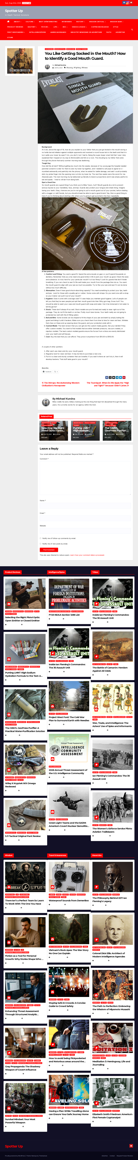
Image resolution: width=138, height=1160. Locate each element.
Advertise (120, 32)
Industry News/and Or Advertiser (86, 32)
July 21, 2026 (12, 735)
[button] (132, 30)
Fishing (59, 894)
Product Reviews (15, 27)
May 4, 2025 (99, 905)
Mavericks (103, 825)
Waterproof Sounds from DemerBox (69, 900)
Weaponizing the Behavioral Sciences (17, 897)
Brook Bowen (71, 904)
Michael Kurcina (60, 65)
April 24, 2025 (100, 675)
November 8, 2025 (14, 1126)
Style (115, 27)
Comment (44, 459)
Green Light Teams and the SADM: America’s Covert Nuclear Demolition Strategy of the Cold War (69, 826)
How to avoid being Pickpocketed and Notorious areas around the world (67, 1061)
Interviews (67, 22)
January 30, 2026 (14, 963)
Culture (16, 949)
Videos (103, 1058)
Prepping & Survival (111, 422)
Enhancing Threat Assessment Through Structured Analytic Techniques (22, 1014)
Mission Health (78, 422)
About (17, 22)
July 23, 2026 (12, 680)
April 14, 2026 (56, 777)
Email (42, 513)
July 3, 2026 (12, 840)
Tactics (20, 779)
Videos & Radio (79, 27)
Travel (64, 897)
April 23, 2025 (100, 730)
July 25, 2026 (56, 619)
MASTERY (32, 27)
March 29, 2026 (57, 904)
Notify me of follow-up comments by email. (59, 538)
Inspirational (10, 894)
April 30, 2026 (56, 671)
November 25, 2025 (58, 1010)
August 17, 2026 (13, 624)
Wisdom (110, 1002)
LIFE (55, 27)
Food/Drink (122, 1055)
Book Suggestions (98, 1055)
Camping (52, 894)
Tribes (71, 661)
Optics (54, 422)
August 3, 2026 (13, 907)
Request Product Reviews (125, 1156)
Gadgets (65, 894)
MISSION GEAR (116, 22)
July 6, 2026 (12, 790)
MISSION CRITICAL (97, 22)
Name (43, 501)
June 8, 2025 (56, 1065)
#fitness (85, 68)
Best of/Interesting (48, 22)
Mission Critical (60, 49)
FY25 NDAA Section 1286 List (64, 615)
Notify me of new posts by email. (55, 544)
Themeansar (43, 1156)
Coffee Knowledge (100, 27)
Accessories (49, 49)
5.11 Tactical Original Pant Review (23, 836)
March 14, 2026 (57, 830)
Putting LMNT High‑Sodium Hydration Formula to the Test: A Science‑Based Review (23, 676)
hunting (72, 894)
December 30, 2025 (58, 957)
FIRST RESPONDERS (15, 32)
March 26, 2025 (100, 960)
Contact (112, 1156)
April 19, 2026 (56, 724)
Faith (108, 32)
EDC (65, 27)
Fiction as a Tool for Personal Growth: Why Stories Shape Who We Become (25, 959)
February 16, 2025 (101, 1121)
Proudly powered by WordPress (15, 1156)
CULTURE (30, 22)
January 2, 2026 (13, 1018)
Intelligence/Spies (37, 32)
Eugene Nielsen (29, 624)
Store (10, 37)
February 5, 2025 (101, 836)
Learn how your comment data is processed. (87, 555)
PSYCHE (44, 27)
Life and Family (24, 894)
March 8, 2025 (100, 1013)
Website (43, 526)
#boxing (69, 68)
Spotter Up (14, 11)
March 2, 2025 (100, 1068)
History (80, 22)
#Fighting (77, 68)
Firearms (8, 611)
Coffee (108, 1055)
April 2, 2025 (99, 783)
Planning (30, 1005)
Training (76, 425)
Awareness (9, 949)
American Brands (58, 32)
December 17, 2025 (14, 1073)
